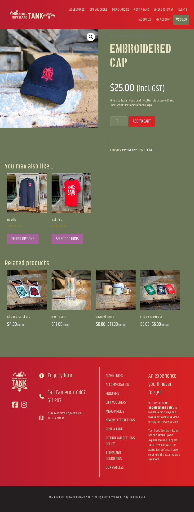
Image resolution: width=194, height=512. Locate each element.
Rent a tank (141, 9)
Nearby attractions (120, 420)
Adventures (76, 9)
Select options (22, 239)
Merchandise (120, 9)
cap (146, 150)
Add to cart (142, 121)
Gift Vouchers (98, 9)
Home (113, 36)
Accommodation (117, 385)
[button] (91, 37)
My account (163, 19)
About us (145, 19)
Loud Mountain (136, 497)
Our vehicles (115, 467)
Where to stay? (163, 9)
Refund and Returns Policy (120, 441)
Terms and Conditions (114, 456)
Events (182, 9)
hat (151, 150)
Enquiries (112, 394)
